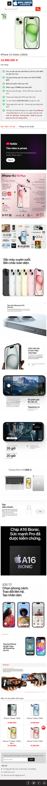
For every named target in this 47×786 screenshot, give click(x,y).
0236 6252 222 (9, 772)
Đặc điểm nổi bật (8, 127)
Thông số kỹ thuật (26, 127)
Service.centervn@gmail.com (14, 775)
